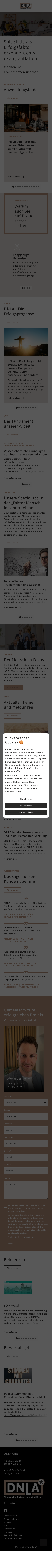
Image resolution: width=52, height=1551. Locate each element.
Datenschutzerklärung (24, 782)
